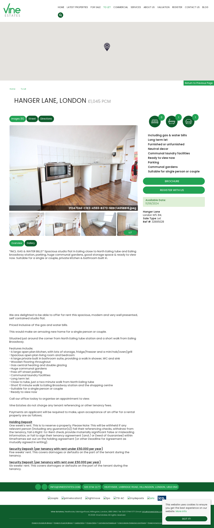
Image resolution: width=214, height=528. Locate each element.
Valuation (163, 7)
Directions (46, 118)
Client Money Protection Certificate (132, 523)
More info (181, 511)
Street (32, 118)
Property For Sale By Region (42, 523)
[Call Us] (83, 487)
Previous (4, 169)
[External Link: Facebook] (38, 487)
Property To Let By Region (63, 523)
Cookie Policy (80, 523)
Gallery (31, 243)
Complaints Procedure (107, 523)
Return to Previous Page (199, 83)
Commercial (120, 7)
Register (177, 7)
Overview (16, 243)
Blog (205, 7)
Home (61, 7)
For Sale (96, 7)
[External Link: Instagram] (45, 487)
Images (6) (17, 118)
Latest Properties (77, 7)
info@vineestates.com (152, 511)
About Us (149, 7)
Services (136, 7)
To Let (107, 7)
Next (144, 169)
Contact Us (192, 7)
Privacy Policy (91, 523)
